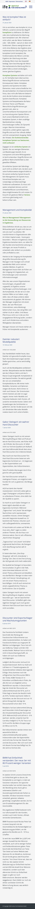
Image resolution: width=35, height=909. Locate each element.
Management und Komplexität (17, 210)
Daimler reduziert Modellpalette (11, 340)
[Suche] (25, 7)
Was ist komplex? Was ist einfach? (14, 18)
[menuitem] (14, 1)
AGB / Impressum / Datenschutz (14, 1)
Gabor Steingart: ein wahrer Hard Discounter (16, 423)
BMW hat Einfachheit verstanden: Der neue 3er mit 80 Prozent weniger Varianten (17, 760)
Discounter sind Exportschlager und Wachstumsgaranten (17, 619)
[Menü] (29, 7)
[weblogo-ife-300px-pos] (14, 7)
